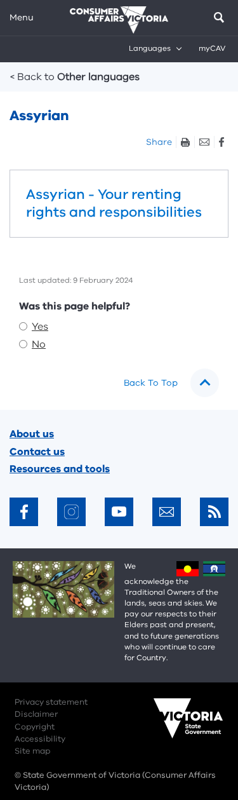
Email (204, 142)
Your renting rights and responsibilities (119, 203)
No (39, 344)
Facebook (221, 142)
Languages (150, 48)
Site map (32, 751)
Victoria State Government (175, 726)
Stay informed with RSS (214, 512)
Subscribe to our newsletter (166, 512)
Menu (22, 17)
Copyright (35, 727)
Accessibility (40, 739)
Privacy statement (51, 702)
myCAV (212, 48)
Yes (40, 327)
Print (185, 142)
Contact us (37, 452)
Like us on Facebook (24, 512)
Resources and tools (60, 469)
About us (32, 434)
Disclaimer (36, 714)
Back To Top (151, 383)
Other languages (75, 77)
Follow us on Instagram (71, 512)
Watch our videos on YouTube (119, 512)
